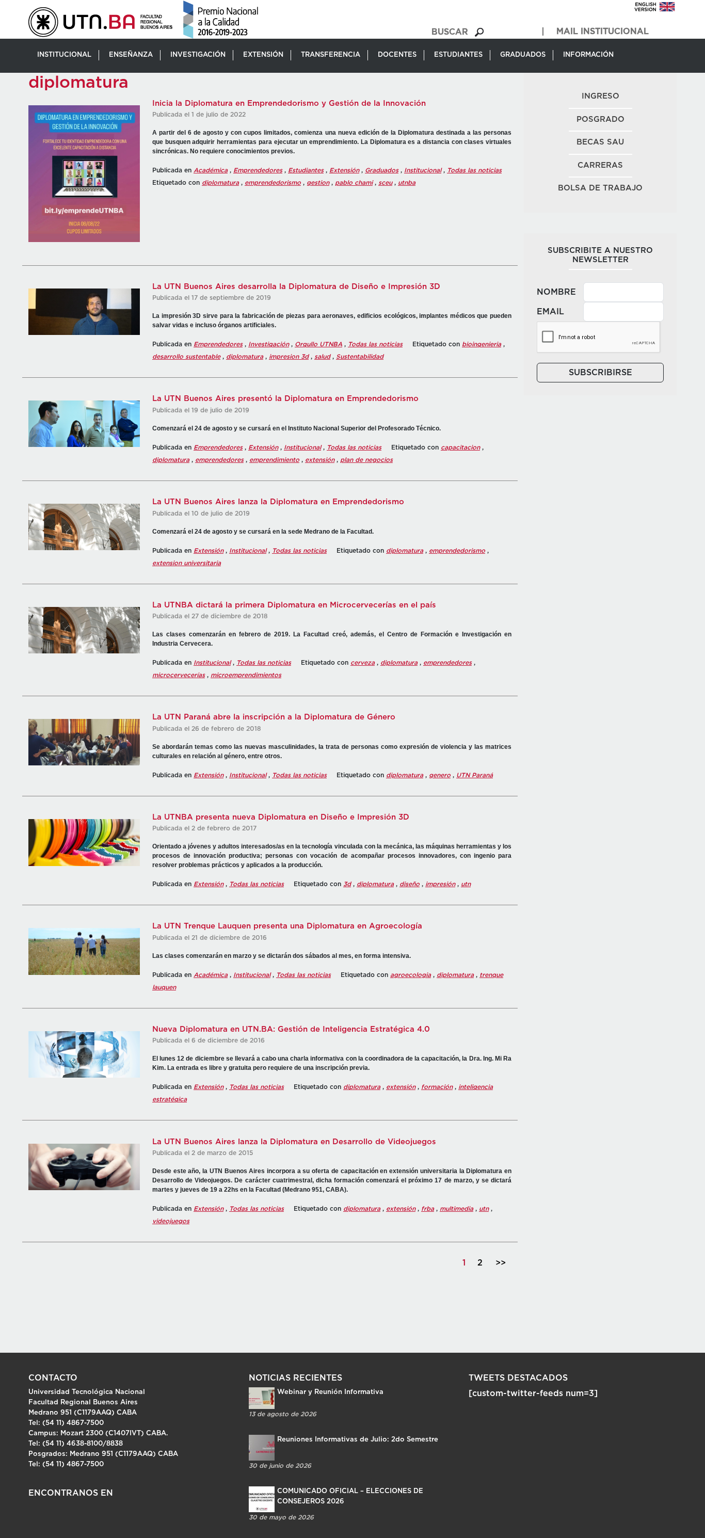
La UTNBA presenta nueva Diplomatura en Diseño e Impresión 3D (280, 817)
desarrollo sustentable (186, 357)
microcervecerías (178, 675)
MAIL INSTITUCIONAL (602, 31)
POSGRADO (600, 119)
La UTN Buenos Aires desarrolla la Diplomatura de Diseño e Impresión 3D (296, 287)
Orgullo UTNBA (318, 344)
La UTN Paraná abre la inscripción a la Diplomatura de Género (273, 717)
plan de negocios (366, 460)
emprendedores (219, 460)
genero (440, 775)
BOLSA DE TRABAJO (600, 188)
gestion (318, 183)
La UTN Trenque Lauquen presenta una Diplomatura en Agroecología (287, 926)
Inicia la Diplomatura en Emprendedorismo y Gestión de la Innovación (289, 103)
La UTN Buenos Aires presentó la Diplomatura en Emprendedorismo (285, 399)
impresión (440, 884)
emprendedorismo (273, 183)
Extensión (344, 170)
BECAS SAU (600, 142)
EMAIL (550, 312)
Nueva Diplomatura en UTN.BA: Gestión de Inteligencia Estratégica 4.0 (291, 1029)
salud (322, 357)
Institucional (422, 170)
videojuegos (170, 1221)
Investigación (268, 344)
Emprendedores (257, 170)
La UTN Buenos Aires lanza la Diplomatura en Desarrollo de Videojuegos (294, 1142)
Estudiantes (306, 170)
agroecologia (410, 975)
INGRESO (600, 96)
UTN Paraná (474, 775)
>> (500, 1263)
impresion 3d (289, 357)
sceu (385, 183)
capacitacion (460, 447)
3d (347, 884)
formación (437, 1087)
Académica (211, 170)
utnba (406, 183)
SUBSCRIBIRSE (600, 373)
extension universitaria (186, 563)
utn (466, 884)
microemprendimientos (246, 675)
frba (427, 1209)
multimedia (456, 1209)
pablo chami (354, 183)
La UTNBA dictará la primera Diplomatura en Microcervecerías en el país (294, 605)
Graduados (381, 170)
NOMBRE (556, 292)
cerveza (362, 663)
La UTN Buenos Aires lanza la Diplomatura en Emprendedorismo (278, 502)
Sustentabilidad (359, 357)
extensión (319, 460)
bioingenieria (481, 344)
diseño (409, 884)
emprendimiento (274, 460)
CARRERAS (600, 165)
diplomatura (220, 183)
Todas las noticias (474, 170)
